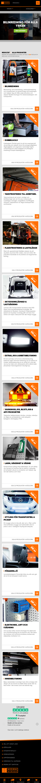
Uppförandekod (9, 757)
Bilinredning (12, 86)
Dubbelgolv (11, 140)
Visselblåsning (9, 754)
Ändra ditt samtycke (11, 764)
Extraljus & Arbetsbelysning (21, 356)
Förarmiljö (11, 571)
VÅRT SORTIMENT (20, 30)
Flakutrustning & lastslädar (21, 248)
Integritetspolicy (10, 751)
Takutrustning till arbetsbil (20, 194)
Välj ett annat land (11, 744)
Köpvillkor (7, 747)
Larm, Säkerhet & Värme (18, 463)
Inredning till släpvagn (12, 761)
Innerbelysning (13, 679)
